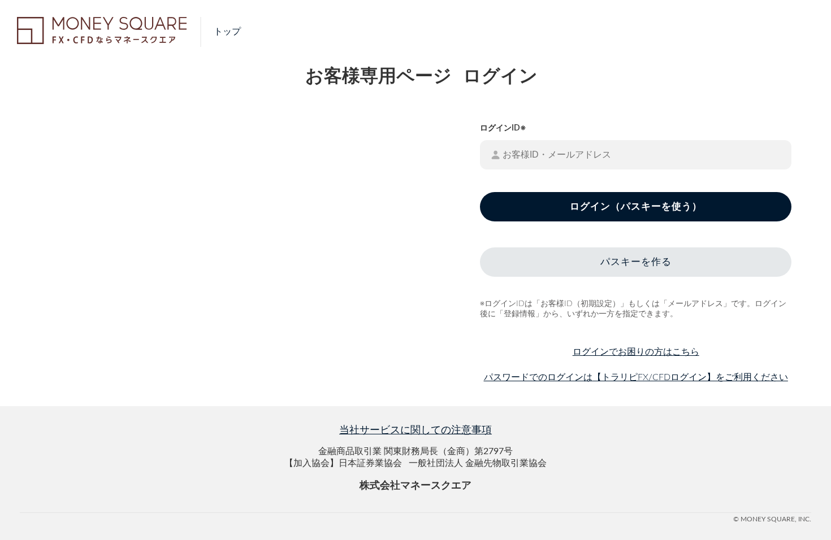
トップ (227, 31)
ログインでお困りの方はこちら (636, 351)
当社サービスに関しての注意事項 (415, 430)
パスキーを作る (636, 261)
